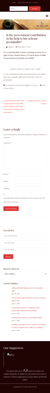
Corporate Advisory (24, 2)
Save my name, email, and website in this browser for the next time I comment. (24, 200)
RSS (45, 221)
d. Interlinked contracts (14, 85)
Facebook (38, 221)
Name (6, 174)
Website (6, 188)
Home (14, 2)
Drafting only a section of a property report (27, 317)
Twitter (42, 221)
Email (5, 181)
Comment (7, 143)
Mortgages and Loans (30, 85)
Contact (35, 2)
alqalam (10, 47)
